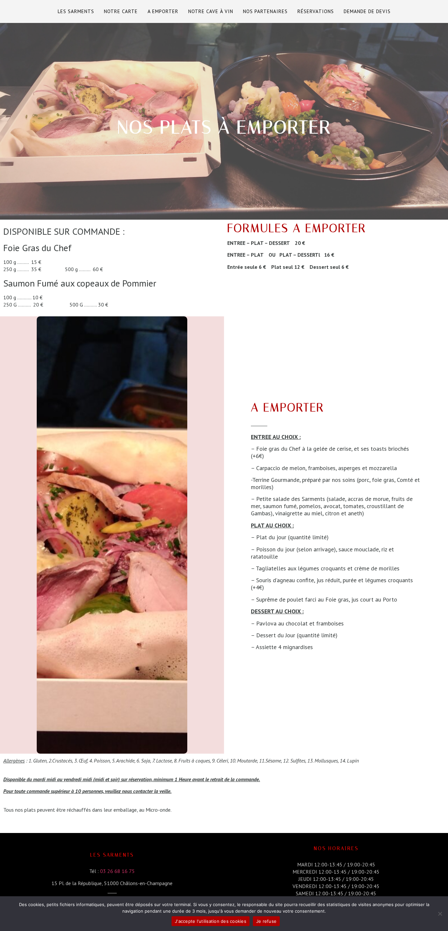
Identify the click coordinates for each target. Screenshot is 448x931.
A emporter (163, 11)
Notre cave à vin (210, 11)
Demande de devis (367, 11)
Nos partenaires (265, 11)
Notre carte (121, 11)
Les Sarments (76, 11)
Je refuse (266, 921)
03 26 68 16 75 (117, 871)
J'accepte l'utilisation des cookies (210, 921)
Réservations (315, 11)
